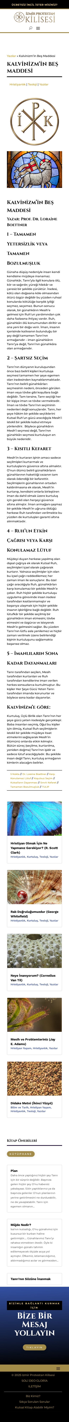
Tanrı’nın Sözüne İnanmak (31, 1279)
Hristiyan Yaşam (21, 1048)
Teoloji (32, 84)
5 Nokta (14, 774)
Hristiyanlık (18, 84)
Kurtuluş (32, 856)
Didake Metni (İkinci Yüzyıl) (32, 1103)
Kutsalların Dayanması (23, 782)
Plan (14, 1171)
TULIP (45, 786)
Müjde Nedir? (21, 1225)
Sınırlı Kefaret (48, 782)
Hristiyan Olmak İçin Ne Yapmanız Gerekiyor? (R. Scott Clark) (34, 847)
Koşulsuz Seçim (43, 778)
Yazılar (11, 56)
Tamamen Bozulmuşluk (24, 786)
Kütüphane (21, 1154)
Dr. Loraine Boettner (34, 774)
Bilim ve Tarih (19, 1107)
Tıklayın (34, 1347)
